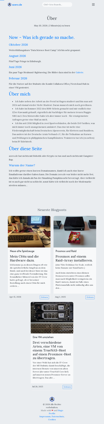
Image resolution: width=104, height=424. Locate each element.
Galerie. (80, 72)
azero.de (16, 4)
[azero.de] (52, 399)
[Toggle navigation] (93, 5)
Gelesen (44, 297)
